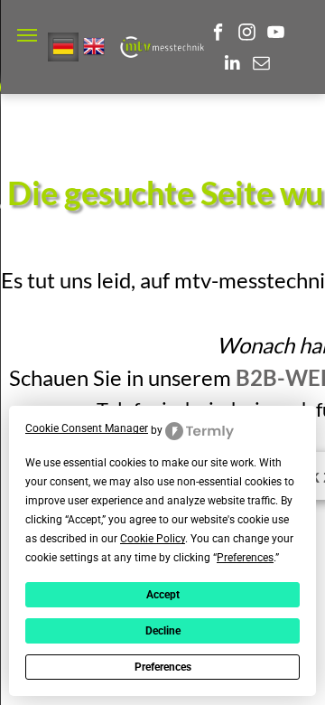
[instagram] (247, 34)
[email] (261, 65)
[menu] (27, 35)
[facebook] (218, 34)
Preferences (163, 667)
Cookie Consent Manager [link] (86, 428)
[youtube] (276, 34)
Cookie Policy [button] (152, 538)
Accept (163, 594)
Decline (163, 631)
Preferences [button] (245, 557)
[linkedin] (232, 65)
